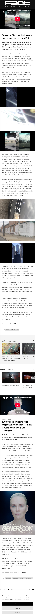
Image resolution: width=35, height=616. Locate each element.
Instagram (7, 319)
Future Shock (15, 552)
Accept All (17, 603)
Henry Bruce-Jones (11, 32)
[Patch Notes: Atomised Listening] (11, 377)
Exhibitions (14, 6)
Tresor (29, 58)
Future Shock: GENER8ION (18, 572)
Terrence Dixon (6, 56)
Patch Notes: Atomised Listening (11, 385)
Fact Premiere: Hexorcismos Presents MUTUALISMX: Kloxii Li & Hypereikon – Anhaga (11, 358)
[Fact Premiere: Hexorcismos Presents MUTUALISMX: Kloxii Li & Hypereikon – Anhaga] (11, 348)
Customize (17, 608)
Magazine (27, 6)
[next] (33, 341)
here (23, 314)
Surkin (21, 578)
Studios (7, 6)
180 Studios (15, 578)
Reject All (17, 612)
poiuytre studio (8, 182)
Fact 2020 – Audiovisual (17, 324)
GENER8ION (8, 578)
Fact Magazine (17, 3)
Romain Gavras (28, 578)
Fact (10, 419)
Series (20, 6)
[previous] (30, 341)
